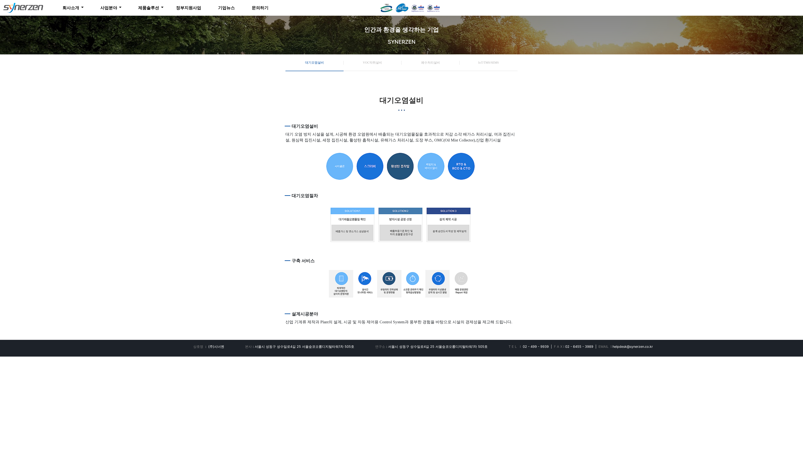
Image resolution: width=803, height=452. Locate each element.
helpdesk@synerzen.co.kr (632, 346)
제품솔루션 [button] (148, 7)
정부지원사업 (188, 7)
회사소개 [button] (71, 7)
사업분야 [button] (109, 7)
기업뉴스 (226, 7)
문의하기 (260, 7)
